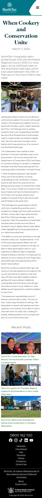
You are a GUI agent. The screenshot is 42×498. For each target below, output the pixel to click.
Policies (21, 458)
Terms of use (21, 464)
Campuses (21, 446)
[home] (13, 7)
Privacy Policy (21, 484)
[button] (37, 7)
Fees (21, 452)
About (21, 481)
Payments (21, 455)
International (21, 449)
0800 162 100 (21, 435)
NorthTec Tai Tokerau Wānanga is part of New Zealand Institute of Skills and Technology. (21, 474)
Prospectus (21, 461)
